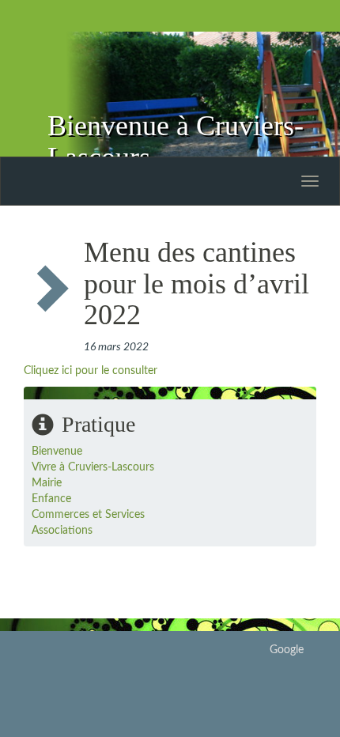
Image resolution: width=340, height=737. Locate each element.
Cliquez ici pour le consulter (90, 370)
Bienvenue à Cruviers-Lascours (175, 141)
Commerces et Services (88, 514)
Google (287, 650)
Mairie (47, 483)
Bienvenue (57, 451)
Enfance (51, 499)
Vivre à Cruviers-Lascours (93, 467)
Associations (62, 530)
